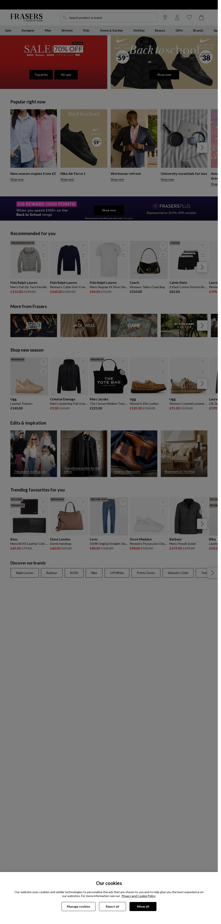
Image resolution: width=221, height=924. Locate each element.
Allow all (143, 906)
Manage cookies (78, 906)
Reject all (112, 906)
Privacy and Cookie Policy (139, 896)
